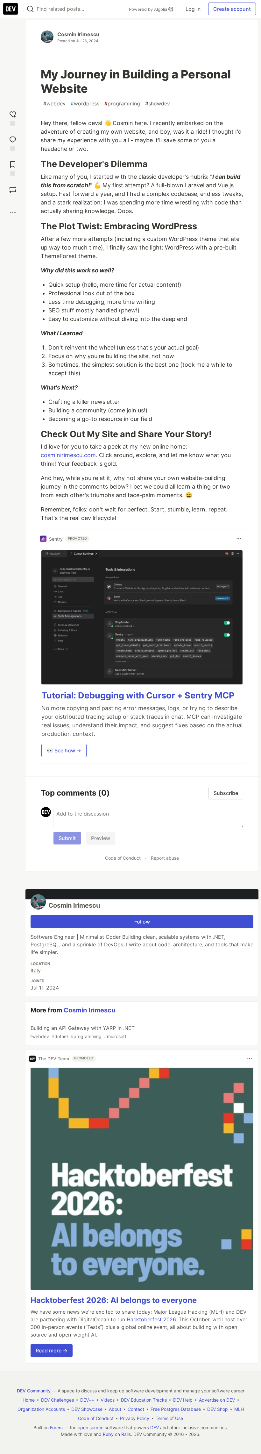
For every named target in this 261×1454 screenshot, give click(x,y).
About (115, 1409)
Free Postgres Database (176, 1409)
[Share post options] (12, 212)
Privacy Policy (134, 1418)
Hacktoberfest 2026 (151, 1319)
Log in (193, 9)
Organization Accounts (41, 1409)
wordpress (85, 103)
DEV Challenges (57, 1400)
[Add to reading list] (13, 168)
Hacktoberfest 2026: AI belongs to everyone (114, 1300)
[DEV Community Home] (10, 9)
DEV (154, 1427)
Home (29, 1400)
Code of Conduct (123, 858)
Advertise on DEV (217, 1400)
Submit (67, 838)
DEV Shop (217, 1409)
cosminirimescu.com (68, 455)
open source (90, 1427)
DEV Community (34, 1390)
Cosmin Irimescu (78, 34)
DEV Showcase (86, 1409)
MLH (239, 1409)
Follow (142, 921)
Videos (108, 1400)
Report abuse (165, 858)
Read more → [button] (51, 1350)
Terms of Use (169, 1418)
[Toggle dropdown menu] (239, 539)
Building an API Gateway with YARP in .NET (82, 1032)
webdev (54, 103)
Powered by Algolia (148, 9)
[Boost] (13, 189)
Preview (100, 838)
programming (122, 103)
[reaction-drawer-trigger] (12, 118)
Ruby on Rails (117, 1434)
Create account (232, 9)
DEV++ (87, 1400)
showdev (157, 103)
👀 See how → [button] (64, 750)
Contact (136, 1409)
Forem (56, 1427)
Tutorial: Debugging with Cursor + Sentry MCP (137, 695)
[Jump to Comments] (13, 143)
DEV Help (183, 1400)
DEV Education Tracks (144, 1400)
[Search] (30, 9)
